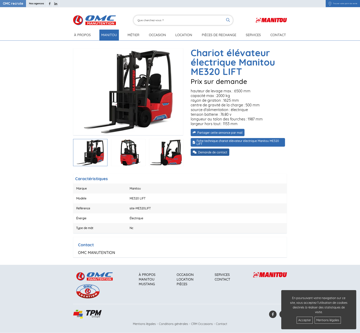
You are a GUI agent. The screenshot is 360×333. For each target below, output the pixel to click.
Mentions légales (144, 323)
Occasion (157, 35)
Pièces (182, 284)
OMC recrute (13, 3)
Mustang (147, 284)
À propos (147, 275)
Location (183, 35)
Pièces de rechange (219, 35)
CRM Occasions (202, 323)
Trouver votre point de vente (345, 3)
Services (222, 275)
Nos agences (36, 3)
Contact (278, 35)
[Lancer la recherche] (228, 20)
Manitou (109, 35)
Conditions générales (173, 323)
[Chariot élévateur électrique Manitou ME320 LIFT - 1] (128, 91)
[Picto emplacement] (329, 3)
